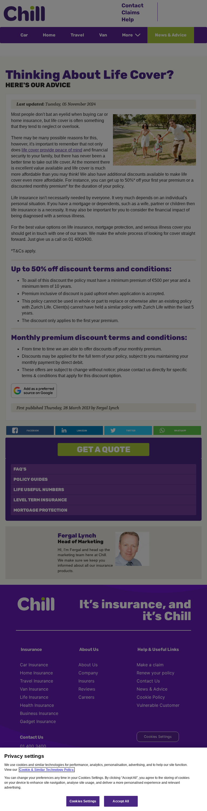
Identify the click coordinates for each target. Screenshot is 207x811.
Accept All (121, 801)
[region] (103, 779)
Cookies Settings (83, 801)
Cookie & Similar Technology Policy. (46, 770)
